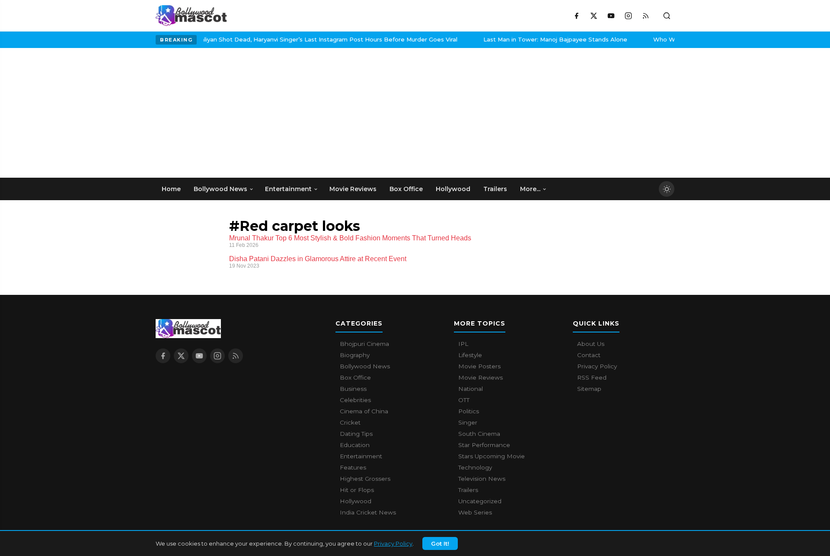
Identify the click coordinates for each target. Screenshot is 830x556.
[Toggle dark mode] (666, 189)
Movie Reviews (480, 377)
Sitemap (589, 388)
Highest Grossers (365, 478)
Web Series (475, 512)
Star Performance (484, 444)
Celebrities (355, 399)
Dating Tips (356, 433)
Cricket (350, 422)
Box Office (355, 377)
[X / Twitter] (593, 15)
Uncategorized (479, 501)
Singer (467, 422)
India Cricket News (368, 512)
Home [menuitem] (171, 189)
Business (353, 388)
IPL (463, 343)
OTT (463, 399)
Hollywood (355, 501)
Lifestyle (470, 354)
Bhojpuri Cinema (364, 343)
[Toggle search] (666, 15)
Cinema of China (364, 411)
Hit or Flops (357, 489)
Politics (468, 411)
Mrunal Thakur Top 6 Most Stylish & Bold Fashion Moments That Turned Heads (350, 238)
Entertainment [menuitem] (288, 189)
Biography (355, 354)
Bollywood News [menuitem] (220, 189)
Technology (475, 467)
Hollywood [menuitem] (453, 189)
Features (353, 467)
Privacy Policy (393, 543)
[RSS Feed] (645, 15)
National (470, 388)
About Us (590, 343)
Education (355, 444)
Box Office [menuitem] (406, 189)
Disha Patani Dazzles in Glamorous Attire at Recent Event (317, 258)
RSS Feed (592, 377)
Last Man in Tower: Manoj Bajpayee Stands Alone (544, 39)
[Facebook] (576, 15)
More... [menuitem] (530, 189)
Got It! (440, 543)
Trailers (468, 489)
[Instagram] (628, 15)
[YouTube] (610, 15)
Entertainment (361, 456)
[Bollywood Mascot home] (191, 15)
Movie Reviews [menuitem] (353, 189)
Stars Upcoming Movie (491, 456)
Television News (481, 478)
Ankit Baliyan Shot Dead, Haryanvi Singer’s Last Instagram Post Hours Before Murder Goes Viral (308, 39)
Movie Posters (479, 366)
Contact (588, 354)
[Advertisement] (220, 112)
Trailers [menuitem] (495, 189)
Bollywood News (365, 366)
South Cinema (479, 433)
